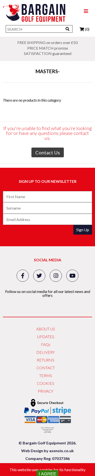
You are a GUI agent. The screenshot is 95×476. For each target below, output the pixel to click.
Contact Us (47, 152)
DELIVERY (45, 352)
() (86, 29)
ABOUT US (45, 328)
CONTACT (46, 367)
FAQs (45, 344)
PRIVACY (45, 391)
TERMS (45, 375)
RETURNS (45, 360)
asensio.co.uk (61, 450)
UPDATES (45, 336)
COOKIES (45, 383)
